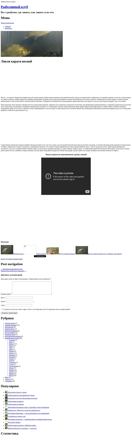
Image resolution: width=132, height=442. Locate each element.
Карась (3, 259)
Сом (10, 360)
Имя (3, 298)
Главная (8, 26)
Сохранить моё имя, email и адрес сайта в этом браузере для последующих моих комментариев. (36, 309)
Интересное (9, 327)
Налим (11, 351)
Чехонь (11, 373)
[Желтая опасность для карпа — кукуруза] (6, 428)
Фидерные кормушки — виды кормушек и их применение (28, 413)
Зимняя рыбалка (10, 325)
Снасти (7, 379)
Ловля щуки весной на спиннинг (13, 271)
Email (3, 301)
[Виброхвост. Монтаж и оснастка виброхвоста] (6, 410)
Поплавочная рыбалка (13, 336)
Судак (11, 364)
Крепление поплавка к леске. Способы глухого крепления (28, 407)
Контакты (8, 28)
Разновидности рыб (12, 338)
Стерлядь (12, 362)
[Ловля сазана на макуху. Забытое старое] (6, 425)
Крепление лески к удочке (17, 392)
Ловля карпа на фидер (16, 401)
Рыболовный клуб (14, 7)
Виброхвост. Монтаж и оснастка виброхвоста (24, 410)
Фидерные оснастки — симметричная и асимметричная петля (30, 419)
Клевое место (9, 329)
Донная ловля (10, 323)
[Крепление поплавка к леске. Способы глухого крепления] (6, 407)
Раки (6, 377)
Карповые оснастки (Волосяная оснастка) (22, 398)
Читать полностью (7, 23)
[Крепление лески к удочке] (6, 392)
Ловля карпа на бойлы (16, 404)
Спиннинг (8, 381)
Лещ (10, 347)
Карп (11, 346)
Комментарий (6, 294)
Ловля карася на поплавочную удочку (21, 395)
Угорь (11, 368)
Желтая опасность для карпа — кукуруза (22, 428)
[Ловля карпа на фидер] (6, 401)
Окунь (11, 353)
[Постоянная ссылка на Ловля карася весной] (32, 56)
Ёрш (10, 342)
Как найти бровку (14, 422)
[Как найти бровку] (6, 422)
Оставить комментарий (14, 259)
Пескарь (12, 355)
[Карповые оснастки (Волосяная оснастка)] (6, 398)
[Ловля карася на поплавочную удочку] (6, 395)
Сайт (2, 305)
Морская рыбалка (11, 331)
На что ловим (10, 332)
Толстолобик (13, 366)
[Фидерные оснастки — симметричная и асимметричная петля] (6, 419)
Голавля (12, 340)
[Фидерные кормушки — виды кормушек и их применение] (6, 413)
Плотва (11, 357)
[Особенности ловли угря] (6, 416)
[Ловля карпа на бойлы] (6, 404)
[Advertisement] (66, 80)
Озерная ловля (10, 334)
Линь (11, 349)
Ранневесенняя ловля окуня (11, 269)
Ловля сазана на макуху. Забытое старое (22, 425)
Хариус (11, 372)
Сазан (11, 359)
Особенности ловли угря (16, 416)
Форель (11, 370)
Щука (11, 375)
